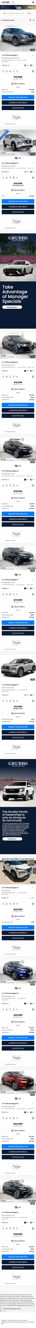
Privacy (20, 1320)
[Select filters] (30, 20)
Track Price (19, 84)
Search (29, 13)
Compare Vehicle (10, 124)
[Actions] (32, 55)
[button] (34, 38)
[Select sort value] (33, 20)
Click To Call (18, 108)
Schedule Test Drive (18, 102)
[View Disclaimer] (17, 71)
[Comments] (33, 71)
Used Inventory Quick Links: (12, 1308)
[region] (18, 91)
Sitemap (14, 1320)
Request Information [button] (18, 97)
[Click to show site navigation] (33, 2)
